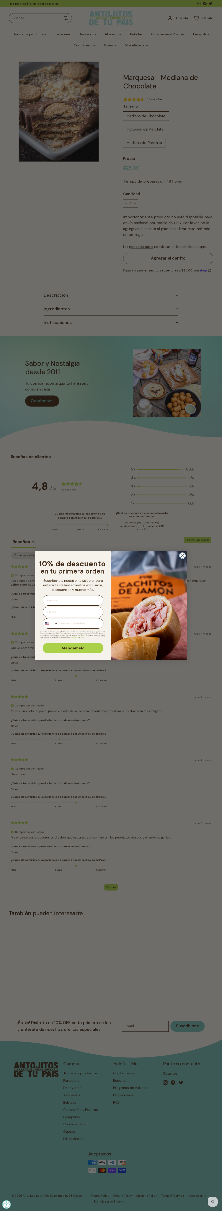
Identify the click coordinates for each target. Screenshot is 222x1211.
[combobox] (50, 623)
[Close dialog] (182, 555)
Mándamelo (73, 648)
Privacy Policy (75, 637)
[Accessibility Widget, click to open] (6, 1204)
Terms (82, 637)
